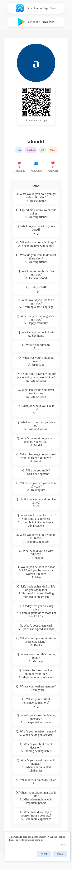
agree (60, 854)
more (63, 845)
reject (44, 854)
